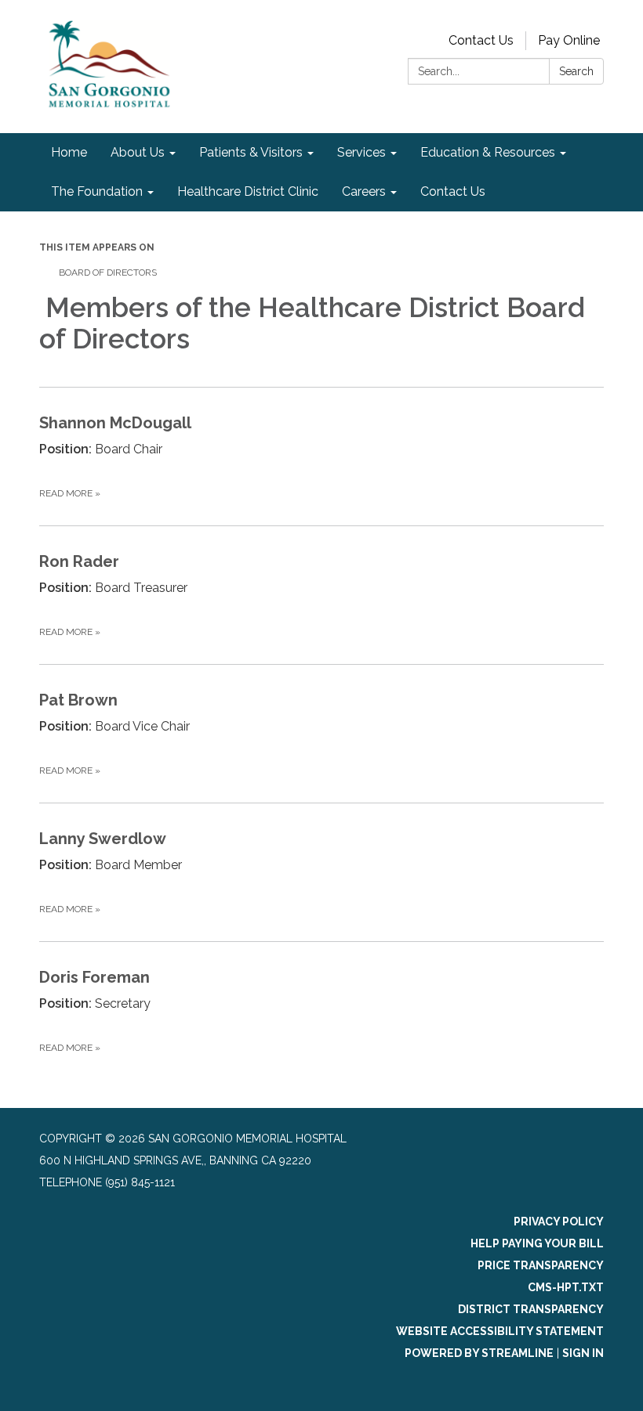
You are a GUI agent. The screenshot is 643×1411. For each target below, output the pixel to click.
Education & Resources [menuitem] (487, 152)
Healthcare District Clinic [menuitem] (247, 191)
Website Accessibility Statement (500, 1331)
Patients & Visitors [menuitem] (251, 152)
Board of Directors (109, 272)
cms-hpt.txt (566, 1287)
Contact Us (481, 40)
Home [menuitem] (69, 152)
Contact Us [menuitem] (452, 191)
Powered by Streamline (479, 1353)
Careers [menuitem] (364, 191)
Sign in (583, 1353)
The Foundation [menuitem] (97, 191)
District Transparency (531, 1309)
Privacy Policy (559, 1221)
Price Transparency (541, 1265)
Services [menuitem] (361, 152)
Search (576, 71)
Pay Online (569, 40)
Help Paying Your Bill (537, 1243)
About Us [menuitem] (138, 152)
